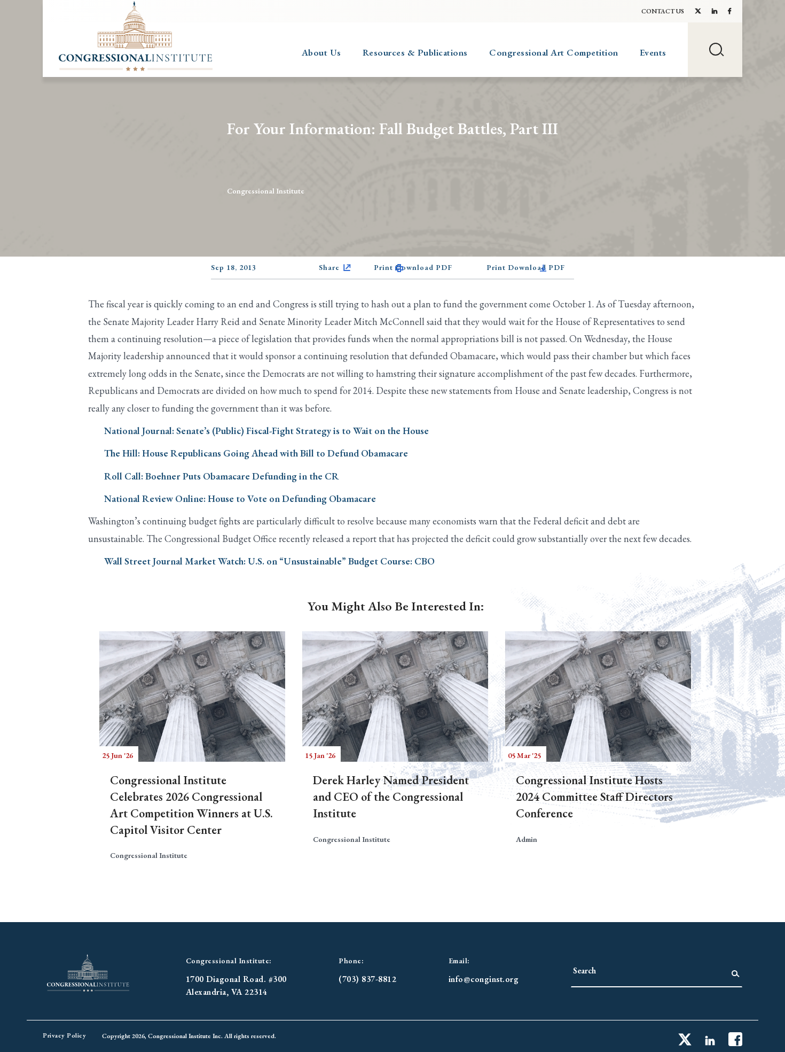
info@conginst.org (484, 979)
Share (329, 267)
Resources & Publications (415, 52)
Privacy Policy (64, 1035)
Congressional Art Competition (553, 52)
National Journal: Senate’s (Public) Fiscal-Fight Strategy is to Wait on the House (266, 430)
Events (653, 52)
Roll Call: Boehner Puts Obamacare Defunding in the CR (221, 476)
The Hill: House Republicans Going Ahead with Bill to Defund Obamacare (256, 453)
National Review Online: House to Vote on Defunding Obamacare (240, 498)
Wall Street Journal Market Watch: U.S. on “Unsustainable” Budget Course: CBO (269, 561)
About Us (321, 52)
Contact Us (662, 11)
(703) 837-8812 (367, 979)
